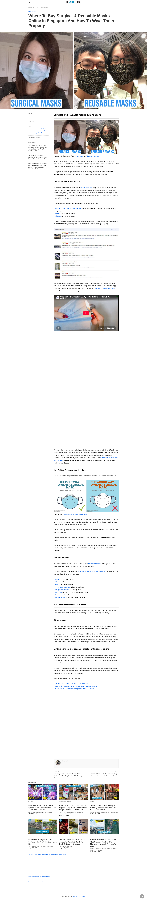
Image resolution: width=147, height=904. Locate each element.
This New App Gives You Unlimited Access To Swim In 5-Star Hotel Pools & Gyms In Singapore (72, 842)
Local (37, 7)
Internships (45, 854)
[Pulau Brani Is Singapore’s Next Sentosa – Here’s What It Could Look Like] (42, 826)
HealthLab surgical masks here (104, 288)
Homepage (31, 7)
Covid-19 (43, 129)
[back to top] (142, 896)
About (30, 854)
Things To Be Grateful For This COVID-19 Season (72, 683)
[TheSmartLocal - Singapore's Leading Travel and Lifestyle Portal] (73, 2)
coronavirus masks (33, 129)
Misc (29, 835)
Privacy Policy (62, 854)
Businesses (44, 7)
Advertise (34, 854)
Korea (44, 882)
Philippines (47, 876)
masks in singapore (33, 131)
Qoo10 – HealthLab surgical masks (68, 208)
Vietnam (36, 882)
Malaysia (93, 835)
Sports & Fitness (64, 835)
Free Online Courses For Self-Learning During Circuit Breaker (76, 686)
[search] (118, 3)
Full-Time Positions (53, 854)
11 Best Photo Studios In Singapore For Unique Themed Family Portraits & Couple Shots (38, 157)
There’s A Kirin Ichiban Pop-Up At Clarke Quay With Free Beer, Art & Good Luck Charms (103, 808)
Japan (40, 882)
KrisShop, (58, 592)
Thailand (41, 876)
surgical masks (38, 133)
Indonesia (31, 882)
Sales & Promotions (65, 801)
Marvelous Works (61, 597)
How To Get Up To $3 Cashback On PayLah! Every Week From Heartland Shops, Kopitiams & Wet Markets (73, 808)
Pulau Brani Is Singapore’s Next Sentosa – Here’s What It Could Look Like (42, 842)
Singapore (31, 876)
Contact (39, 854)
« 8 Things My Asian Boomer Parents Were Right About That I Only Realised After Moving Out (68, 776)
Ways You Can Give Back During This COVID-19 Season (74, 689)
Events (30, 801)
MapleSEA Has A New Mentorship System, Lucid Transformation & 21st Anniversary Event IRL (42, 808)
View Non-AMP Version (79, 896)
